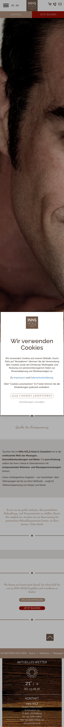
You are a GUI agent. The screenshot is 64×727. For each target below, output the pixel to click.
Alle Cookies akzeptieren (32, 395)
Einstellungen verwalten (32, 402)
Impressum (19, 377)
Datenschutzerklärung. (42, 377)
